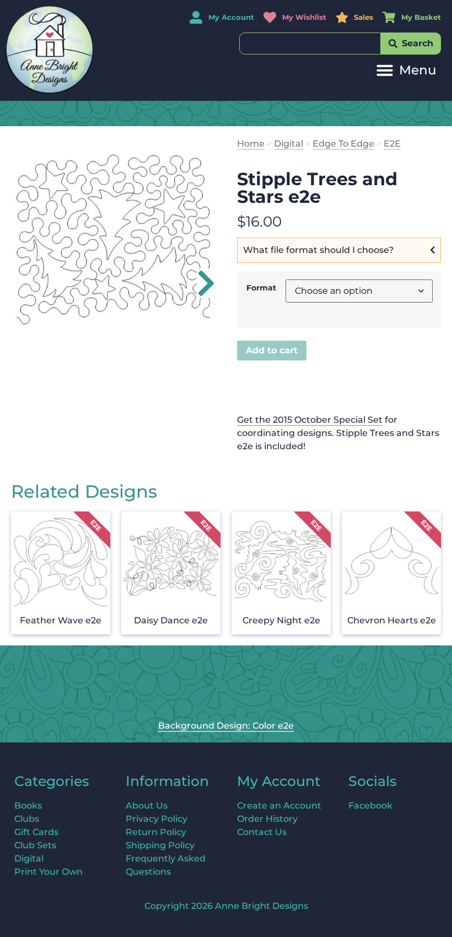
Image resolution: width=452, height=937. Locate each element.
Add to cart (272, 350)
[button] (406, 70)
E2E (392, 143)
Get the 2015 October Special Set (310, 419)
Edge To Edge (343, 143)
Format (261, 288)
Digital (288, 143)
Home (251, 143)
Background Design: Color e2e (226, 725)
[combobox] (310, 44)
